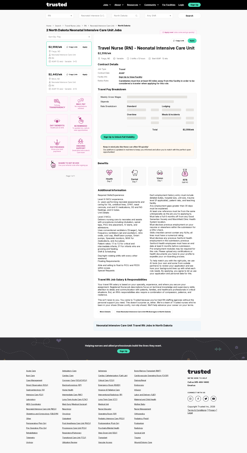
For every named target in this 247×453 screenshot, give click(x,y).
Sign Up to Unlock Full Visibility (119, 137)
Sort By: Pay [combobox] (54, 36)
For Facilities (168, 4)
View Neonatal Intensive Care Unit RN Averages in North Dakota (143, 312)
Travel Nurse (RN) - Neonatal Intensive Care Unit (146, 48)
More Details (105, 312)
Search (189, 15)
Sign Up (194, 4)
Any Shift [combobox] (151, 15)
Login (181, 4)
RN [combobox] (49, 15)
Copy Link (73, 47)
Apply (85, 47)
